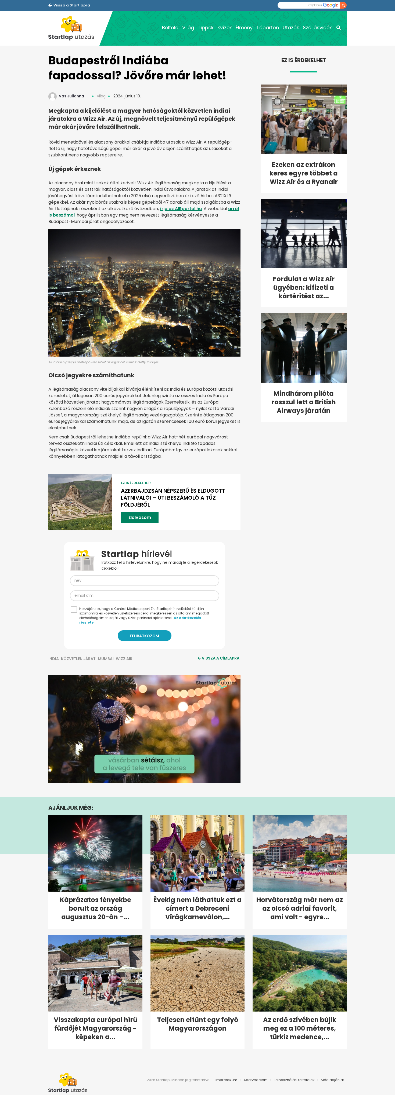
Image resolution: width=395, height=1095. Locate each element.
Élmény (244, 27)
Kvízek (224, 27)
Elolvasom (139, 517)
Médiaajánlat (332, 1079)
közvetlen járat (78, 658)
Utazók (291, 27)
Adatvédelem (255, 1079)
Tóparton (267, 27)
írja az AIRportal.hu (181, 209)
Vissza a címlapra (220, 658)
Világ (188, 27)
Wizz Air (124, 658)
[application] (144, 729)
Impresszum (226, 1079)
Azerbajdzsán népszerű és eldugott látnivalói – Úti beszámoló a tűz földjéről (173, 497)
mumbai (106, 658)
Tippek (206, 27)
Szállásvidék (317, 27)
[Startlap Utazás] (73, 28)
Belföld (170, 27)
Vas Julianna (71, 96)
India (53, 658)
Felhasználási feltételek (294, 1079)
